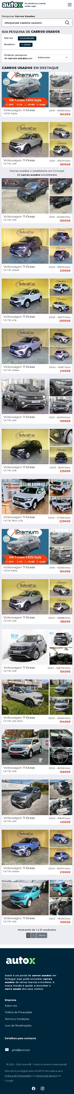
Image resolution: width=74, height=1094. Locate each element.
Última (41, 935)
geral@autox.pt (21, 1050)
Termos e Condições (17, 1019)
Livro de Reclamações (18, 1025)
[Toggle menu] (69, 4)
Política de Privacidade (18, 1012)
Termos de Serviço (46, 1075)
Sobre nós (11, 1005)
